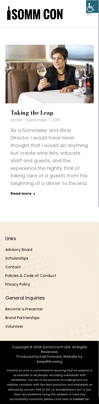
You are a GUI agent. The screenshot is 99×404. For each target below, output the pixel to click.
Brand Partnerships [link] (22, 317)
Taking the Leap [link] (32, 113)
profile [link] (16, 120)
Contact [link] (13, 267)
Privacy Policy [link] (17, 284)
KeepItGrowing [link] (49, 361)
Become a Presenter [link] (24, 309)
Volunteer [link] (14, 326)
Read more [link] (21, 193)
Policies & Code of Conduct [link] (30, 275)
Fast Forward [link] (51, 356)
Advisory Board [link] (18, 249)
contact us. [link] (81, 399)
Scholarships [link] (16, 258)
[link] (92, 6)
